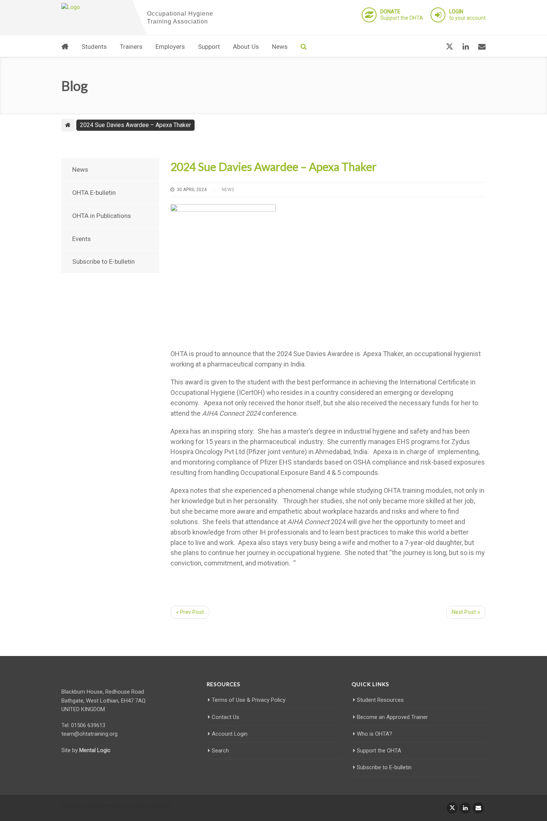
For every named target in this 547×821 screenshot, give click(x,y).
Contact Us (225, 717)
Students (94, 46)
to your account (467, 15)
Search (220, 750)
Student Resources (380, 700)
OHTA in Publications (101, 215)
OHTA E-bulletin (94, 192)
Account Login (229, 733)
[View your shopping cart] (431, 46)
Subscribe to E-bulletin (103, 261)
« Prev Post (190, 612)
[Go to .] (67, 125)
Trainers (131, 46)
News (280, 46)
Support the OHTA (401, 15)
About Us (246, 46)
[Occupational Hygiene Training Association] (94, 7)
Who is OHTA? (374, 733)
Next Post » (466, 612)
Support (209, 46)
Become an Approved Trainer (392, 717)
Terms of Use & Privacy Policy (248, 700)
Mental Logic (95, 750)
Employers (170, 46)
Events (81, 239)
